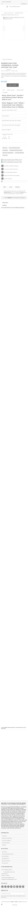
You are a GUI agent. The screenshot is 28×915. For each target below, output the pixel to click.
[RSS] (23, 886)
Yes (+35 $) (4, 138)
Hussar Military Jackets (14, 147)
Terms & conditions (6, 840)
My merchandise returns (8, 854)
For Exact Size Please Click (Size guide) (11, 125)
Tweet (4, 187)
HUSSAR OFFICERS (19, 152)
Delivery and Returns (7, 838)
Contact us (24, 3)
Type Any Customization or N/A (9, 110)
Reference (3, 70)
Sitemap (4, 845)
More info (5, 202)
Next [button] (24, 28)
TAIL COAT (5, 155)
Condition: (13, 70)
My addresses (5, 858)
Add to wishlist (20, 90)
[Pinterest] (17, 886)
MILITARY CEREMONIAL (8, 152)
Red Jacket (5, 150)
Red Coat (5, 147)
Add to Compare (11, 90)
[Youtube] (11, 886)
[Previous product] (24, 15)
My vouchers (5, 863)
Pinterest (17, 187)
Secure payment (6, 842)
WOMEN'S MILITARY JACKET (16, 150)
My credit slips (5, 856)
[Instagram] (20, 886)
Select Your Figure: (6, 129)
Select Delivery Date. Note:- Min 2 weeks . (12, 120)
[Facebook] (2, 886)
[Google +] (8, 886)
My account (4, 848)
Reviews (4, 205)
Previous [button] (4, 28)
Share (10, 187)
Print (3, 90)
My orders (4, 851)
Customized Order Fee (7, 134)
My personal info (6, 860)
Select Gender (5, 116)
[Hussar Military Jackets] (14, 8)
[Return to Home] (1, 13)
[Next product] (26, 15)
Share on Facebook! (7, 59)
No (9, 138)
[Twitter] (5, 886)
